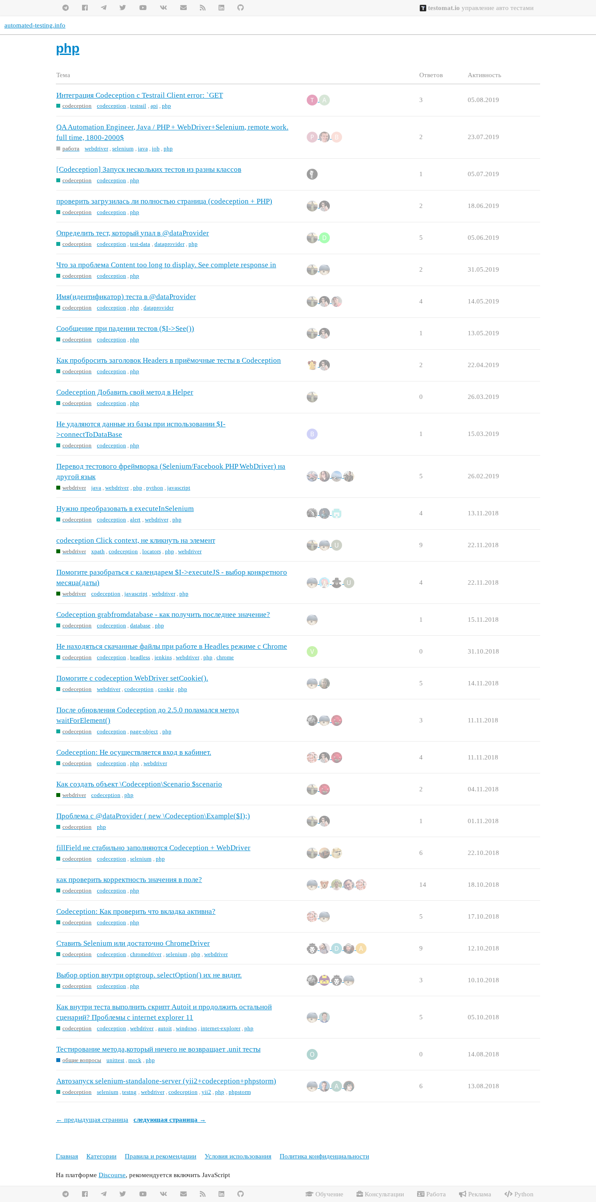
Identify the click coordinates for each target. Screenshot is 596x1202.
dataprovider (169, 244)
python (154, 487)
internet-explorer (220, 1028)
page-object (144, 731)
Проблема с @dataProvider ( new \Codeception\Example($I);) (153, 816)
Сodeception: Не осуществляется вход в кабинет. (133, 752)
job (156, 148)
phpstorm (240, 1092)
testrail (138, 105)
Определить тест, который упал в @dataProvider (132, 233)
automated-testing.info (34, 25)
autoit (165, 1028)
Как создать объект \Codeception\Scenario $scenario (139, 784)
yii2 (206, 1092)
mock (134, 1060)
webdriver (96, 148)
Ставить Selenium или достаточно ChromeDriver (133, 943)
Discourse (112, 1174)
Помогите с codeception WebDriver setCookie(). (132, 678)
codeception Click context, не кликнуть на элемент (135, 540)
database (140, 625)
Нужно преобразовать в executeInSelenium (125, 508)
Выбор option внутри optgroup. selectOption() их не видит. (149, 975)
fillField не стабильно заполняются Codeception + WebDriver (153, 848)
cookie (166, 689)
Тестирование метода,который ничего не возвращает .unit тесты (158, 1049)
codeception (111, 105)
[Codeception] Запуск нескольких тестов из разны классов (148, 169)
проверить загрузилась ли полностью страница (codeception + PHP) (164, 201)
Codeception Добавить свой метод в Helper (124, 392)
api (154, 105)
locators (151, 551)
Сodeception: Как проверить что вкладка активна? (136, 911)
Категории (101, 1156)
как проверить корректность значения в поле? (129, 879)
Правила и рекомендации (160, 1156)
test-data (140, 244)
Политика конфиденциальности (324, 1156)
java (143, 148)
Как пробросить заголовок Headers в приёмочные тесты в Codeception (168, 360)
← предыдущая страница (92, 1119)
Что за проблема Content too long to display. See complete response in (166, 265)
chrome (225, 657)
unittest (115, 1060)
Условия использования (238, 1156)
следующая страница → (170, 1119)
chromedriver (145, 954)
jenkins (163, 657)
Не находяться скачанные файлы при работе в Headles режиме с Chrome (171, 646)
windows (186, 1028)
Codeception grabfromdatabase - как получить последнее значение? (163, 614)
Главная (67, 1156)
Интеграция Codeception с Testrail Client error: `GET (139, 95)
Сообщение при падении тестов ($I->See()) (125, 328)
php (166, 105)
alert (135, 519)
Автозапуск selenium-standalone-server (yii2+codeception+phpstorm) (166, 1081)
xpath (98, 551)
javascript (178, 487)
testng (129, 1092)
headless (140, 657)
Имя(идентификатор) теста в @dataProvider (126, 297)
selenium (123, 148)
